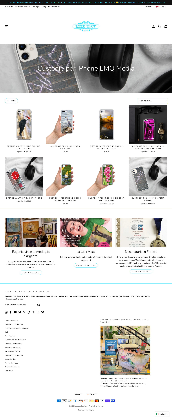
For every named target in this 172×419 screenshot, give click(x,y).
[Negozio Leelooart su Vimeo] (42, 312)
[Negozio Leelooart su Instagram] (6, 312)
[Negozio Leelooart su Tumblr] (33, 312)
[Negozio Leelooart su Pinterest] (24, 312)
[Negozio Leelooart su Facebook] (10, 312)
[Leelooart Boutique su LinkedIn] (38, 312)
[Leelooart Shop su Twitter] (19, 312)
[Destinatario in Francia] (141, 232)
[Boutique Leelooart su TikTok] (28, 312)
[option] (86, 2)
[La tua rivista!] (86, 232)
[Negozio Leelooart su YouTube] (15, 312)
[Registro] (38, 304)
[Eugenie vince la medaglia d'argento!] (31, 232)
